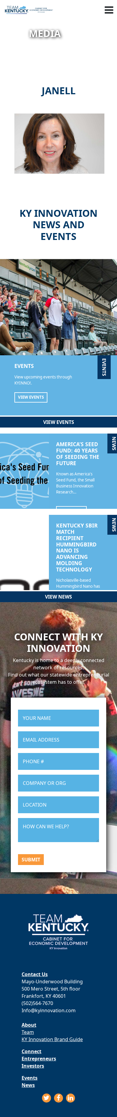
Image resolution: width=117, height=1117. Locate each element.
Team (28, 1032)
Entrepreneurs (39, 1058)
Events (30, 1078)
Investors (33, 1066)
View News (58, 596)
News (28, 1085)
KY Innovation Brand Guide (52, 1039)
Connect (31, 1051)
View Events (31, 397)
